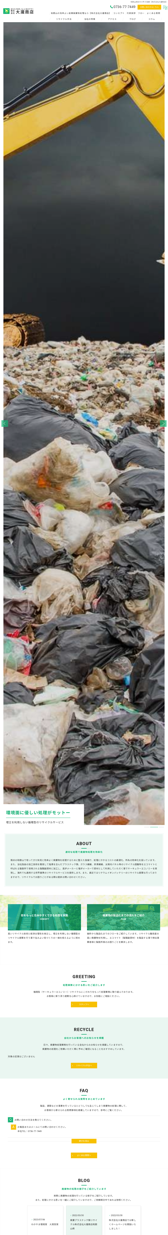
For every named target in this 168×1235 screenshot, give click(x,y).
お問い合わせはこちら (149, 7)
